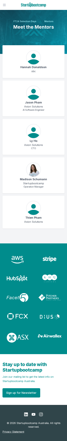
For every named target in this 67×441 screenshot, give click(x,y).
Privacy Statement (13, 431)
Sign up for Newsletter (21, 392)
